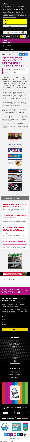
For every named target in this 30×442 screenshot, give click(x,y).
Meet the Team (15, 341)
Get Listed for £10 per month (15, 374)
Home (4, 45)
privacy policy (22, 436)
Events (15, 358)
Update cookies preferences (6, 441)
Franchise (15, 379)
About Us (15, 346)
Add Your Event (15, 377)
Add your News (15, 372)
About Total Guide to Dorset (11, 436)
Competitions (15, 357)
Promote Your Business (15, 371)
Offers (15, 361)
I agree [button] (6, 20)
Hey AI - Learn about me (15, 344)
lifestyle (9, 45)
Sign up (15, 355)
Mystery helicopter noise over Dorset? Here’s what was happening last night (14, 48)
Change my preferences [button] (10, 26)
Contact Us (15, 340)
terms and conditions (15, 438)
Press (15, 343)
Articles (15, 360)
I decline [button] (6, 23)
